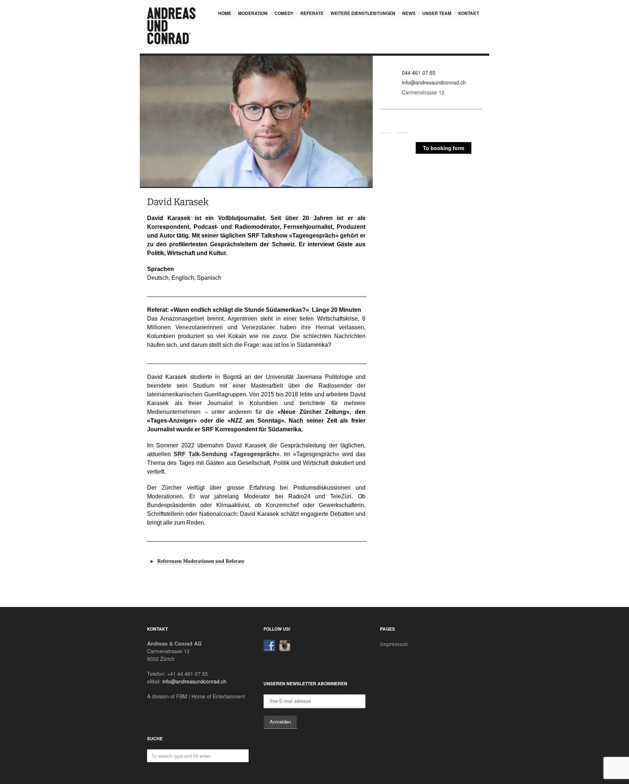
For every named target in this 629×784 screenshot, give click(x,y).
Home (224, 13)
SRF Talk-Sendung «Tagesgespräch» (227, 454)
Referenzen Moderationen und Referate (200, 561)
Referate (312, 13)
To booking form (443, 148)
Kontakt (468, 13)
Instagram (403, 127)
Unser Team (436, 13)
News (408, 13)
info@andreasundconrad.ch (434, 82)
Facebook (385, 127)
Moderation (253, 13)
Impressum (394, 644)
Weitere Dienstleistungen (363, 13)
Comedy (283, 13)
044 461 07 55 (418, 72)
